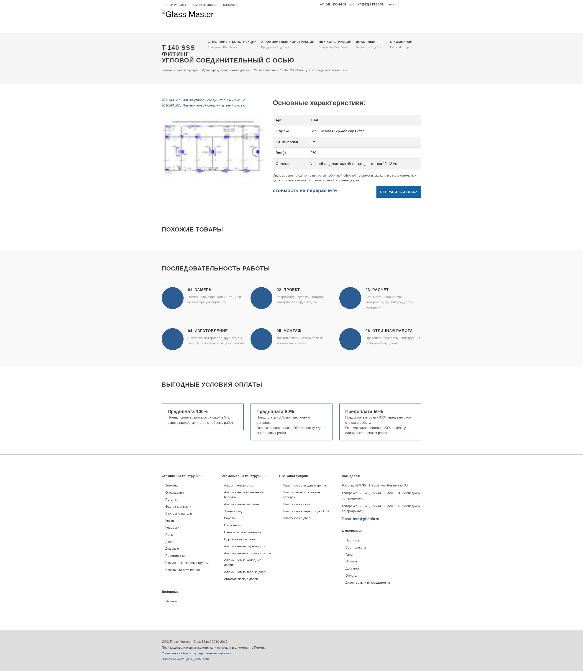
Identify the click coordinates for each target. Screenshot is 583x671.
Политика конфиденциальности (185, 659)
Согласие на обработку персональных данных (196, 653)
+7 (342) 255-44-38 (333, 4)
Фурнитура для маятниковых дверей (226, 70)
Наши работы (175, 5)
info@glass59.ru (366, 519)
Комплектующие (204, 5)
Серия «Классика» (266, 70)
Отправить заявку (398, 192)
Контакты (230, 5)
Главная (167, 70)
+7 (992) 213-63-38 (371, 4)
